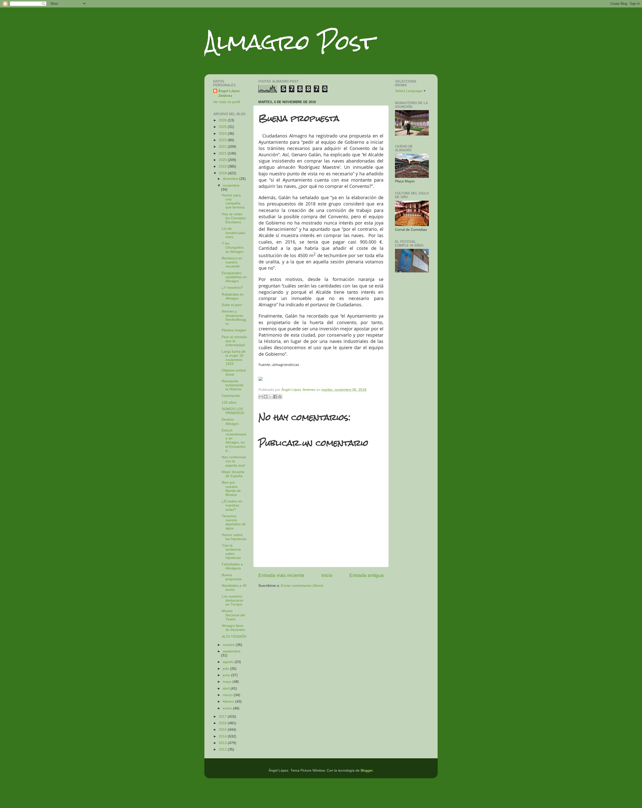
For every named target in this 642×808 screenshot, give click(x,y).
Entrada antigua (366, 575)
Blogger (367, 770)
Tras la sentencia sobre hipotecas (231, 552)
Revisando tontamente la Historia (233, 385)
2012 (223, 749)
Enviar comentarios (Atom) (302, 585)
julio (226, 669)
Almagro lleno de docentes (233, 628)
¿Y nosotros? (232, 287)
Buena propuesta (232, 577)
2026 (223, 120)
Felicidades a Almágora (232, 566)
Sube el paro (232, 305)
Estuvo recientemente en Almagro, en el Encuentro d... (234, 440)
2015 (223, 729)
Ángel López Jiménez (229, 93)
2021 (223, 153)
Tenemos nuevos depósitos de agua (234, 522)
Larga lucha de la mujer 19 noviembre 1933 (234, 358)
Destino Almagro (230, 421)
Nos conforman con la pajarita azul (234, 461)
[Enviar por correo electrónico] (260, 396)
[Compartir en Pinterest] (279, 396)
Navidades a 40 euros (234, 588)
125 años (229, 402)
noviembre (231, 185)
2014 (223, 736)
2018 (223, 173)
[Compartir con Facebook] (275, 396)
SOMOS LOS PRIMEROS (233, 411)
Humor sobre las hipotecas (234, 537)
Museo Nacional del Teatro (233, 615)
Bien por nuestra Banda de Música (231, 489)
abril (226, 688)
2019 (223, 166)
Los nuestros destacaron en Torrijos (232, 600)
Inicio (327, 575)
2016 (223, 723)
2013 (223, 743)
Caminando (231, 396)
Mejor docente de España (233, 474)
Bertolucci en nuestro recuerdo (232, 262)
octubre (229, 645)
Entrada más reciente (281, 575)
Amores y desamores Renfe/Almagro (234, 318)
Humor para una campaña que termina (233, 201)
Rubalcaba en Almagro (233, 296)
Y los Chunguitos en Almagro (233, 247)
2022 (223, 147)
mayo (227, 682)
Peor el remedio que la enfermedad (234, 341)
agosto (228, 662)
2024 (223, 133)
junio (227, 675)
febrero (229, 701)
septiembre (231, 651)
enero (228, 708)
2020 (223, 160)
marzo (228, 695)
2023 (223, 140)
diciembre (231, 179)
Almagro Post (289, 42)
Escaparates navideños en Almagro (234, 277)
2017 (223, 716)
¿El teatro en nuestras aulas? (232, 505)
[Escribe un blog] (265, 396)
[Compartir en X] (270, 396)
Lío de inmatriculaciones (233, 233)
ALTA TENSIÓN (234, 636)
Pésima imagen (234, 330)
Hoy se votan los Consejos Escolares (234, 218)
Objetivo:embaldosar (234, 372)
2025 (223, 127)
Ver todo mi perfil (226, 102)
